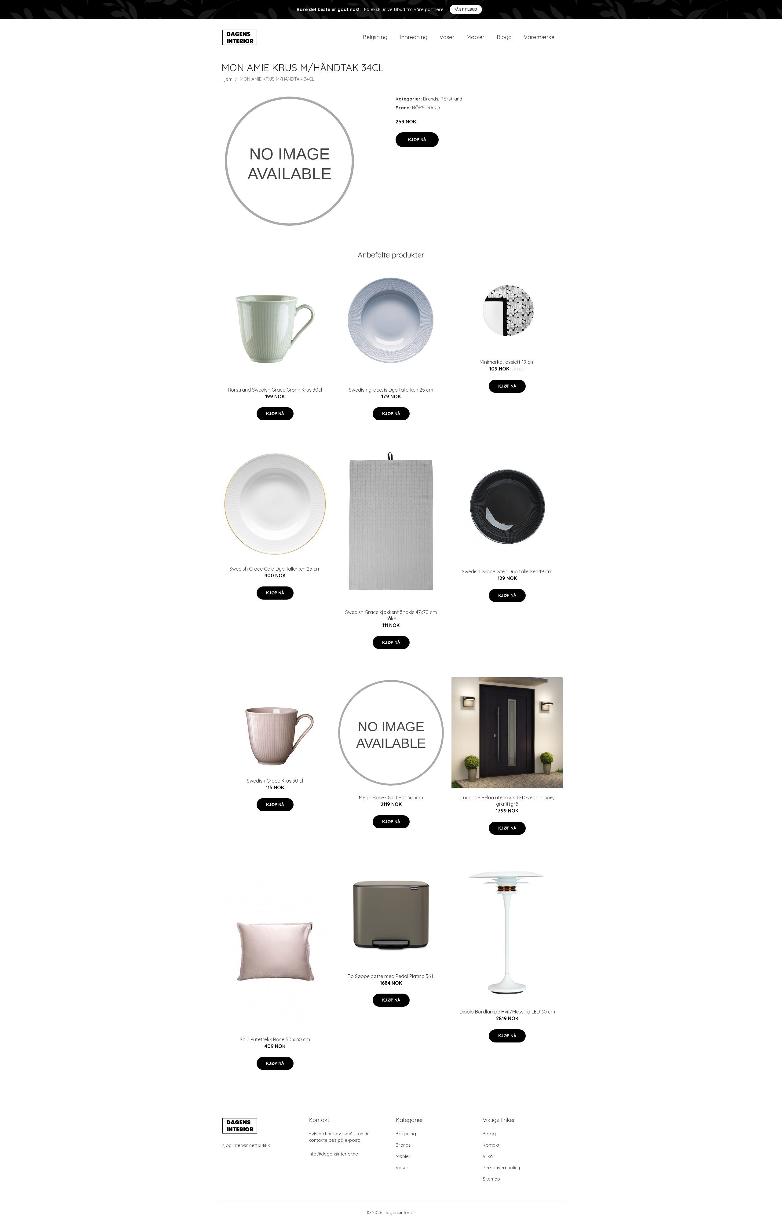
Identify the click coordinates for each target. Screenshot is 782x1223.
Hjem (226, 79)
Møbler (475, 37)
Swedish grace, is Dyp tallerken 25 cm (391, 390)
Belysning (375, 37)
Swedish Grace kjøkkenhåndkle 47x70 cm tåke (391, 615)
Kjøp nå (417, 139)
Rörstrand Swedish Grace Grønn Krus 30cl (275, 390)
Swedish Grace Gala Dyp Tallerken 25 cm (274, 569)
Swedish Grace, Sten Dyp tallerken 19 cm (507, 571)
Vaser (447, 37)
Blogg (504, 37)
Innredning (413, 37)
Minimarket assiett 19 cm (507, 362)
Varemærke (539, 37)
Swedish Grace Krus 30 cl (275, 781)
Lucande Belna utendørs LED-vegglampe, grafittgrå (507, 800)
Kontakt (491, 1145)
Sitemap (491, 1179)
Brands (430, 99)
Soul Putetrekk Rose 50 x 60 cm (275, 1039)
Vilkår (489, 1156)
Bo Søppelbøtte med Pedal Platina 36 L (391, 976)
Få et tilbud (466, 9)
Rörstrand (451, 99)
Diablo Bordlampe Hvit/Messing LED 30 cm (507, 1012)
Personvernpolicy (501, 1167)
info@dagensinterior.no (333, 1154)
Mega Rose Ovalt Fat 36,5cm (391, 797)
